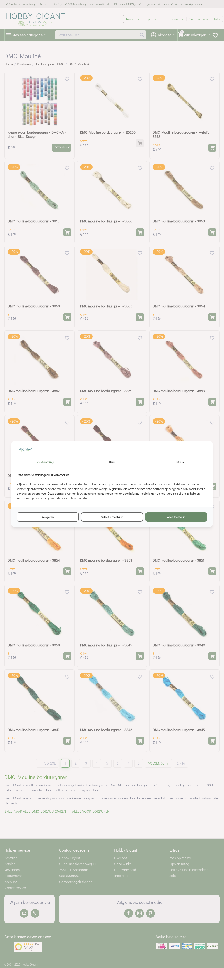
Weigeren (48, 517)
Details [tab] (179, 462)
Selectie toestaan (112, 517)
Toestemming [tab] (45, 462)
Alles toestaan (176, 517)
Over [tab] (112, 462)
